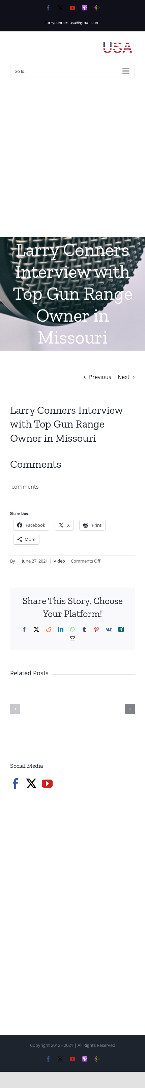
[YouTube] (47, 783)
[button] (15, 709)
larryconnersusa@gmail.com (72, 22)
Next (123, 377)
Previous (100, 377)
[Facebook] (15, 783)
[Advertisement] (72, 161)
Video (59, 561)
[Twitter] (31, 783)
